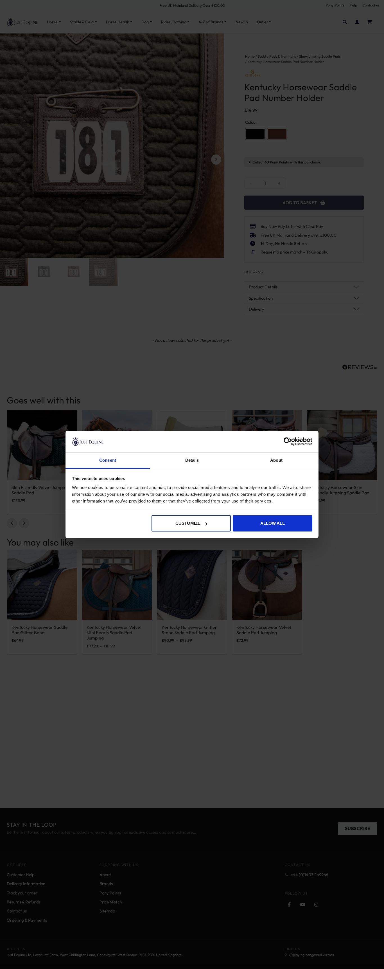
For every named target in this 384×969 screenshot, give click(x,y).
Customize (187, 523)
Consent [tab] (107, 460)
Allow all (272, 523)
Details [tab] (192, 460)
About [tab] (276, 460)
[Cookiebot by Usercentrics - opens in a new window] (287, 441)
